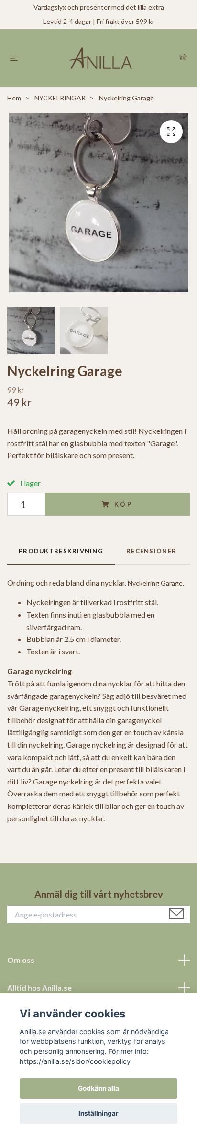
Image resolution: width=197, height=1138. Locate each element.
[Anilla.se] (100, 58)
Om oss (20, 959)
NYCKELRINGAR (60, 98)
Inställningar (98, 1113)
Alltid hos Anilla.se (39, 987)
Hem (14, 98)
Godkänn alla (98, 1088)
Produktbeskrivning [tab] (61, 551)
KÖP (123, 504)
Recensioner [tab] (151, 551)
